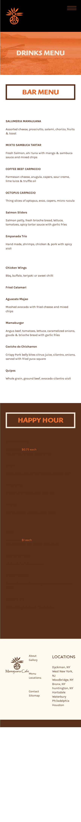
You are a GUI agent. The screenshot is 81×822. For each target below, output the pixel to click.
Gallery (33, 660)
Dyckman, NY (61, 667)
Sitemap (34, 695)
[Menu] (72, 8)
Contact (34, 691)
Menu (32, 673)
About (33, 655)
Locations (35, 678)
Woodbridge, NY (62, 680)
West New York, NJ (62, 673)
